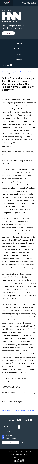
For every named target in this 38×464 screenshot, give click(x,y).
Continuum (8, 436)
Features (19, 44)
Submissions (19, 59)
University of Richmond (29, 3)
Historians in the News (27, 72)
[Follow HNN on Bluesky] (11, 65)
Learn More (25, 442)
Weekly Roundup (10, 438)
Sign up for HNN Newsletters (19, 454)
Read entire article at (18, 410)
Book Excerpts (19, 49)
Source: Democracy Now (10, 72)
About (19, 54)
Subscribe (8, 33)
